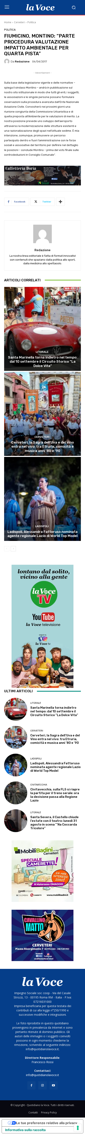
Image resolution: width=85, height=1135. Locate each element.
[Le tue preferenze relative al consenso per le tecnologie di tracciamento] (78, 1128)
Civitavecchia (38, 785)
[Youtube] (54, 1085)
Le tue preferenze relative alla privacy (46, 1123)
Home (7, 22)
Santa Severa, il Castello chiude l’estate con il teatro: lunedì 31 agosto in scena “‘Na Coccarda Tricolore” (54, 822)
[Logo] (40, 7)
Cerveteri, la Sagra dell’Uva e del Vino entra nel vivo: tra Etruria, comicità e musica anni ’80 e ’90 (42, 446)
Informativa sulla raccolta (25, 1130)
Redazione (22, 61)
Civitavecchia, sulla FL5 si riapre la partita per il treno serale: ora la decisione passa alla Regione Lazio (55, 795)
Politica (31, 22)
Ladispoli (42, 526)
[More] (60, 202)
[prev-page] (6, 548)
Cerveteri (19, 22)
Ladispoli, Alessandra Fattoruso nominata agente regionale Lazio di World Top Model (42, 534)
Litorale (42, 352)
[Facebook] (31, 1085)
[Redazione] (7, 61)
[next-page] (13, 548)
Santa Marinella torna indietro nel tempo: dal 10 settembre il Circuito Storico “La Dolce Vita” (42, 361)
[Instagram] (42, 1085)
